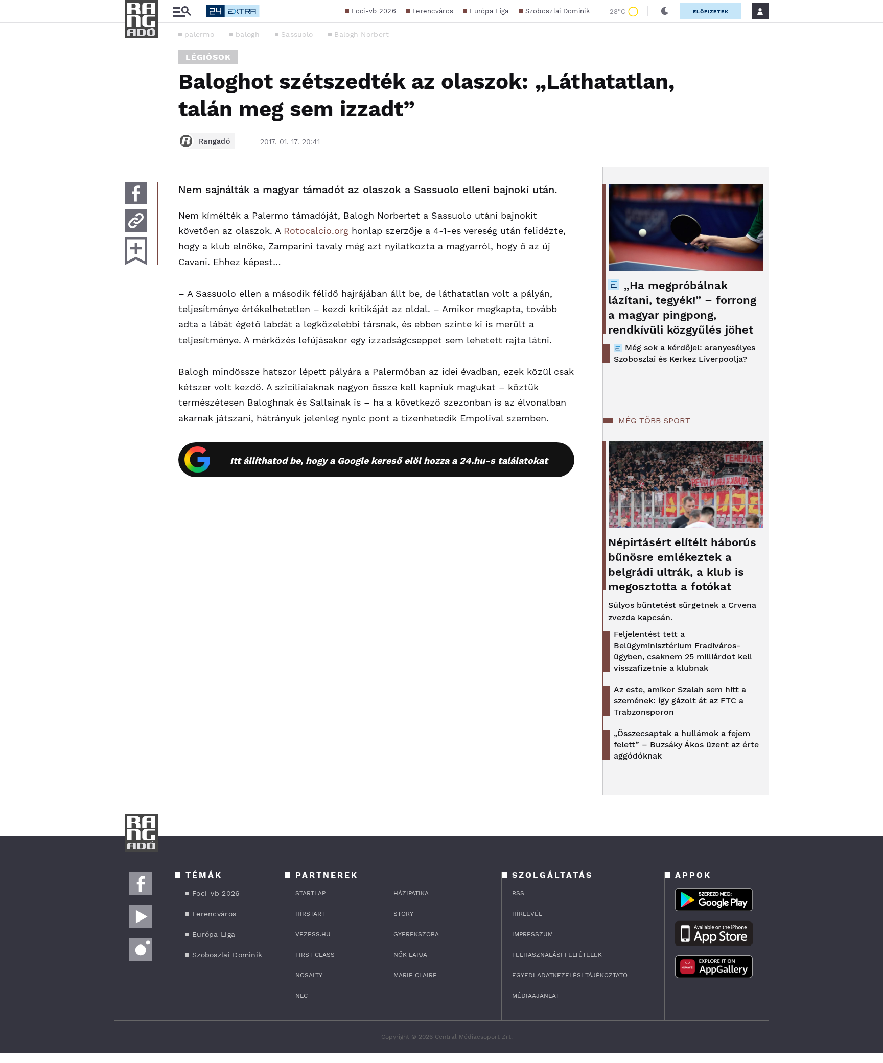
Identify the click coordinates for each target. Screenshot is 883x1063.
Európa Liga (489, 11)
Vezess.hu (313, 934)
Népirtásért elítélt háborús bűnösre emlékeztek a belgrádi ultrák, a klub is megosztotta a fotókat (682, 564)
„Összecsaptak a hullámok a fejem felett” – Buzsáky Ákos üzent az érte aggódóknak (686, 744)
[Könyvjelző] (136, 251)
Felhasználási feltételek (557, 954)
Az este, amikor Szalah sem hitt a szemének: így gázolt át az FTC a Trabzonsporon (680, 700)
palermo (199, 34)
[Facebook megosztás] (136, 193)
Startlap (310, 893)
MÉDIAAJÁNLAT (535, 995)
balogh (248, 34)
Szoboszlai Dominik (557, 11)
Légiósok (207, 57)
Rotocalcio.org (316, 230)
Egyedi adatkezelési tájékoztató (570, 975)
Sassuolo (297, 34)
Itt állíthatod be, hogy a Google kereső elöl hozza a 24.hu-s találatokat (389, 460)
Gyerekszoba (416, 934)
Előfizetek (711, 11)
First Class (315, 954)
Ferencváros (432, 11)
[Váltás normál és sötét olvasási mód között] (665, 11)
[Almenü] (182, 11)
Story (403, 913)
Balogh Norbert (361, 34)
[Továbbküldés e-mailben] (136, 220)
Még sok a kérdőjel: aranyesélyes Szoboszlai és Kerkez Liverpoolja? (684, 353)
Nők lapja (410, 954)
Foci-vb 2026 (374, 11)
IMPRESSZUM (532, 934)
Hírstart (310, 913)
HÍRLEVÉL (527, 913)
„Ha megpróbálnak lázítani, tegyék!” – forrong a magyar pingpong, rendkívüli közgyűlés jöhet (682, 307)
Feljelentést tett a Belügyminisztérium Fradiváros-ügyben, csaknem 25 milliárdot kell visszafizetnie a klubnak (683, 651)
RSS (518, 893)
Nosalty (308, 975)
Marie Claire (415, 975)
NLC (301, 995)
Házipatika (411, 893)
